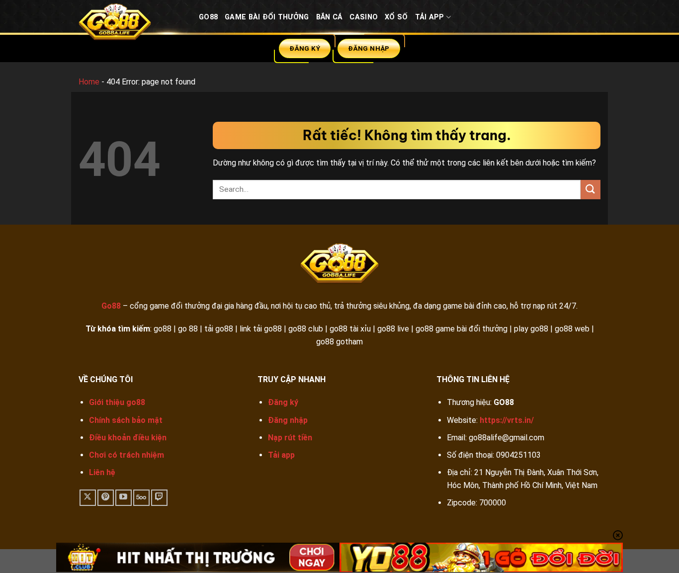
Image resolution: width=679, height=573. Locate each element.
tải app (429, 17)
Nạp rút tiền (290, 437)
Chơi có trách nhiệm (126, 455)
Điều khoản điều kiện (128, 437)
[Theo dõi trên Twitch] (159, 498)
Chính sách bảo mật (126, 420)
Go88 (208, 17)
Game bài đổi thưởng (267, 17)
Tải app (281, 455)
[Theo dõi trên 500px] (141, 498)
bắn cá (329, 17)
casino (363, 17)
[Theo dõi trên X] (88, 498)
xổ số (396, 17)
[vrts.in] (131, 24)
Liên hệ (102, 472)
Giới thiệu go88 (117, 402)
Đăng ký (283, 402)
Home (89, 81)
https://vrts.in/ (507, 420)
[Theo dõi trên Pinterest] (105, 498)
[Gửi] (590, 189)
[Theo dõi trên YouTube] (123, 498)
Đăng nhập (288, 420)
